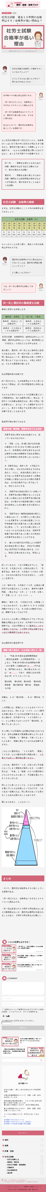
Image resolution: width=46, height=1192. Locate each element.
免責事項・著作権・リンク (31, 1186)
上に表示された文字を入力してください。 (19, 1021)
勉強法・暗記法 (25, 1162)
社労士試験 (24, 1157)
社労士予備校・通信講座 (24, 1165)
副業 (23, 1145)
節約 (23, 1140)
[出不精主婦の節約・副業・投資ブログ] (23, 7)
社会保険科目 (24, 1170)
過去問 (24, 1173)
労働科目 (24, 1167)
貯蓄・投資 (23, 1151)
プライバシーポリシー (14, 1186)
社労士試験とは (7, 13)
